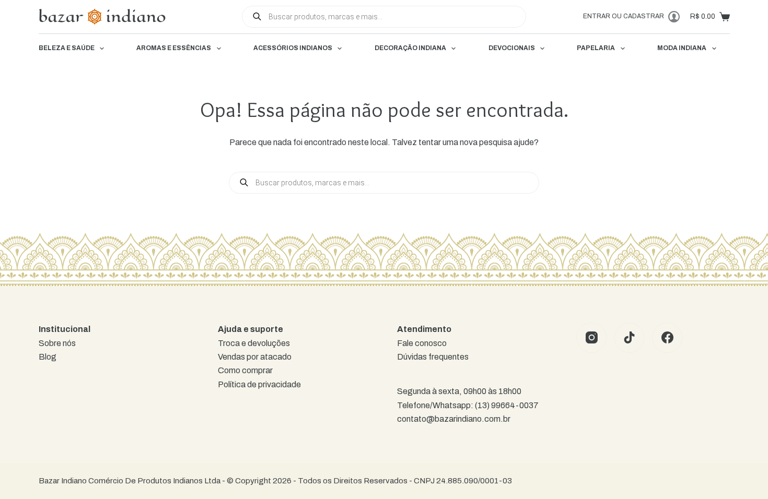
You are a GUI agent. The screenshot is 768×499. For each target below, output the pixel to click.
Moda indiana (681, 48)
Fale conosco (422, 343)
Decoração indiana (410, 48)
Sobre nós (57, 343)
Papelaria (596, 48)
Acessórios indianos (292, 48)
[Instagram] (591, 338)
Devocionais (511, 48)
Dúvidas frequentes (433, 356)
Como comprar (245, 370)
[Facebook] (667, 338)
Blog (47, 356)
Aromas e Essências (173, 48)
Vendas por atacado (255, 356)
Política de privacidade (259, 384)
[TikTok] (629, 338)
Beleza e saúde (67, 48)
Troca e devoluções (254, 343)
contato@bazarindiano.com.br (453, 418)
